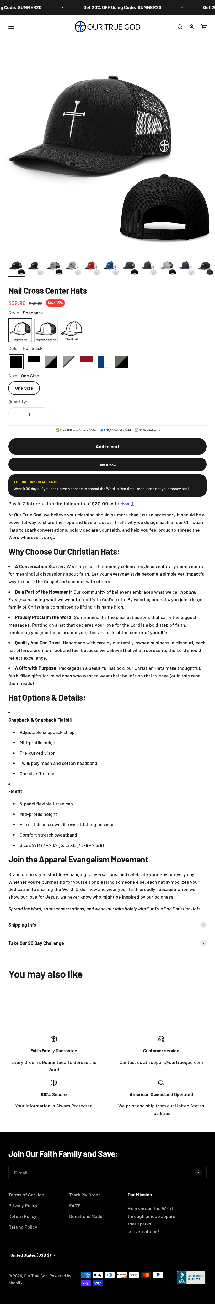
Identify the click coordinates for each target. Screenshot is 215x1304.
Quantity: (18, 401)
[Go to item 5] (92, 268)
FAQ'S (75, 1205)
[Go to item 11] (205, 268)
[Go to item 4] (73, 268)
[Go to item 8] (149, 268)
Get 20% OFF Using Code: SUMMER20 (116, 7)
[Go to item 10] (186, 268)
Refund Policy (22, 1227)
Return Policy (22, 1216)
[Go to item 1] (16, 268)
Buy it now (108, 465)
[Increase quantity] (42, 414)
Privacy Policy (22, 1205)
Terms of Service (26, 1194)
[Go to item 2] (35, 268)
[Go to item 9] (167, 268)
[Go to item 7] (130, 268)
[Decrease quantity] (16, 414)
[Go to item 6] (111, 268)
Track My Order (84, 1194)
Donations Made (86, 1216)
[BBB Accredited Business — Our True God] (192, 1277)
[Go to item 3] (54, 268)
